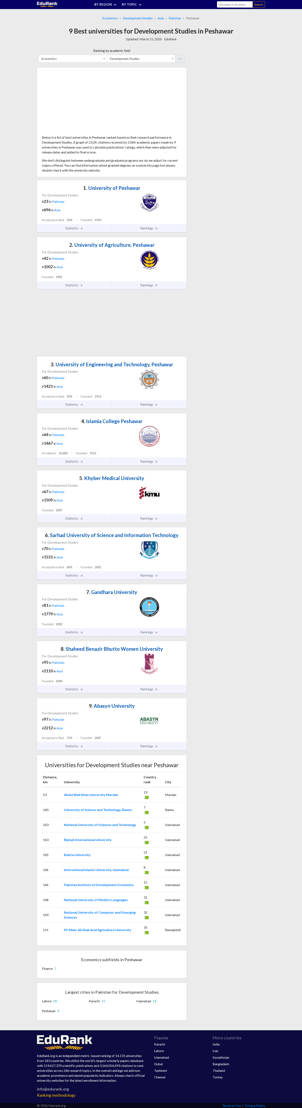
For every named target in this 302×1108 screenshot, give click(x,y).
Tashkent (160, 1070)
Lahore (159, 1051)
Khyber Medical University (111, 478)
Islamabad (161, 1057)
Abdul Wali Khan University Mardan (91, 795)
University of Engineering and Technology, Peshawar (112, 364)
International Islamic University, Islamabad (96, 870)
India (216, 1044)
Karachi (159, 1044)
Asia (161, 18)
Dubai (158, 1064)
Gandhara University (111, 592)
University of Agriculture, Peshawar (111, 245)
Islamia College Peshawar (112, 421)
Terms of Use (231, 1105)
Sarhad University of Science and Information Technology (112, 535)
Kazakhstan (221, 1057)
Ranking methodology (56, 1095)
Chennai (159, 1077)
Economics (110, 18)
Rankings (147, 228)
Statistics (72, 228)
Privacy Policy (255, 1105)
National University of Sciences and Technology (100, 825)
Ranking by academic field (111, 50)
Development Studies (138, 18)
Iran (215, 1051)
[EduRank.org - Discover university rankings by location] (47, 4)
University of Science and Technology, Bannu (98, 810)
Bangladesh (221, 1064)
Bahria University (77, 855)
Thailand (219, 1070)
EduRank (170, 39)
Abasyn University (112, 706)
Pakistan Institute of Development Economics (99, 885)
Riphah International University (88, 840)
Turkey (218, 1077)
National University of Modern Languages (96, 900)
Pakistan (175, 18)
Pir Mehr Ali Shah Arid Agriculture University (97, 930)
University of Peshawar (111, 188)
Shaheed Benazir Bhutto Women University (112, 649)
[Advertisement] (72, 103)
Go (180, 58)
